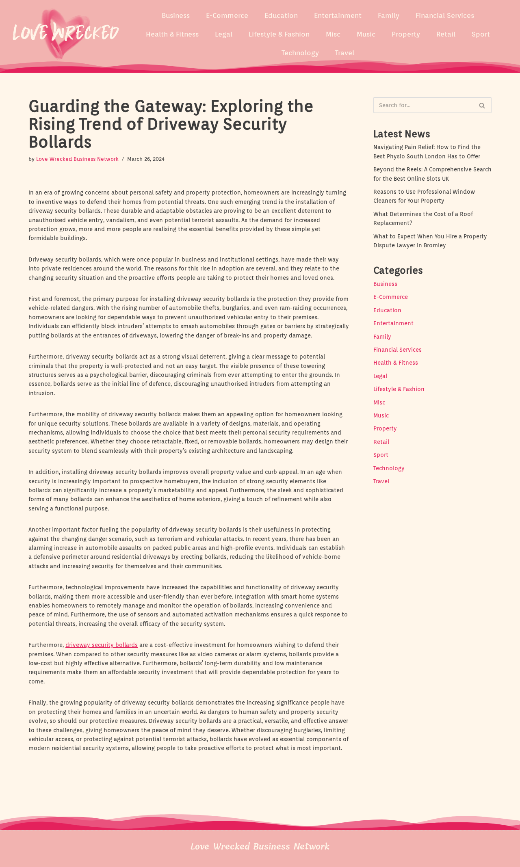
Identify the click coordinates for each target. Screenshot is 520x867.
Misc (333, 34)
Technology (300, 53)
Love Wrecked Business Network (77, 159)
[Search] (482, 105)
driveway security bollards (101, 645)
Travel (344, 53)
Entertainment (338, 15)
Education (281, 15)
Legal (223, 34)
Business (176, 15)
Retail (445, 34)
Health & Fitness (172, 34)
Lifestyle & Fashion (279, 34)
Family (388, 15)
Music (366, 34)
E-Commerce (227, 15)
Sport (481, 34)
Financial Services (445, 15)
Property (406, 34)
